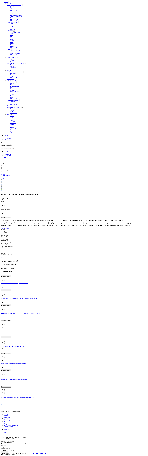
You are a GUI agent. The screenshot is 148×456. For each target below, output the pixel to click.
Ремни (11, 37)
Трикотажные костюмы (16, 18)
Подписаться (4, 451)
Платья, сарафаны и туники (14, 5)
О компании (7, 428)
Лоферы (12, 127)
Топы (11, 23)
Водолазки (9, 70)
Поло (11, 74)
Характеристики (5, 228)
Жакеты (12, 111)
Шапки (12, 43)
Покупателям (7, 138)
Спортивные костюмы (16, 16)
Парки (11, 87)
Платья (12, 6)
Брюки (8, 49)
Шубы (11, 97)
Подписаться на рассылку (9, 450)
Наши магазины (8, 430)
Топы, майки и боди (12, 22)
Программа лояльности (10, 424)
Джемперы (13, 64)
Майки (11, 25)
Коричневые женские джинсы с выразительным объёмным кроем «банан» (20, 313)
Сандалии (12, 121)
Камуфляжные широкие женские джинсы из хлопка (14, 283)
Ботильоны (13, 128)
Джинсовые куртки (15, 96)
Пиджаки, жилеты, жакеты (14, 107)
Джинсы (9, 3)
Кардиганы (13, 67)
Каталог (6, 2)
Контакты (6, 429)
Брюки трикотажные (15, 50)
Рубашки (12, 60)
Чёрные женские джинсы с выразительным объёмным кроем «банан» (19, 298)
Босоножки (13, 123)
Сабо (11, 132)
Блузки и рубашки (11, 57)
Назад (2, 178)
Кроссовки (13, 118)
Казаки (12, 131)
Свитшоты (12, 103)
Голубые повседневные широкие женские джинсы (14, 346)
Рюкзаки (12, 40)
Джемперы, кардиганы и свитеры (16, 63)
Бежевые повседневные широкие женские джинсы (14, 379)
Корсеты (12, 26)
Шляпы (12, 44)
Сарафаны (12, 8)
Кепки (11, 35)
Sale (5, 421)
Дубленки (12, 84)
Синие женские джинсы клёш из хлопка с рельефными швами (17, 397)
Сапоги (12, 125)
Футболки (12, 76)
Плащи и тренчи (14, 91)
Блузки (12, 59)
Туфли (11, 120)
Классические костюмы (16, 15)
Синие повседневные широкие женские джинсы (13, 330)
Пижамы (9, 105)
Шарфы (12, 46)
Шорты (9, 12)
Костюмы (9, 13)
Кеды (11, 117)
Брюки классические (15, 52)
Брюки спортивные (15, 53)
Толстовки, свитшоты (13, 100)
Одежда (6, 415)
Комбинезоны (10, 79)
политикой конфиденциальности (38, 453)
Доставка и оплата (8, 426)
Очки (11, 42)
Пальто (12, 83)
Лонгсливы (13, 73)
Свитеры (12, 66)
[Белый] (75, 213)
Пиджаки (12, 108)
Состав (2, 266)
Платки (12, 36)
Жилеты (12, 89)
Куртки (12, 90)
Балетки (12, 124)
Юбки (8, 56)
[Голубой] (75, 215)
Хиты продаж (7, 136)
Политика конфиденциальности (9, 407)
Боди (11, 27)
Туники (12, 9)
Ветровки (12, 93)
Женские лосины (11, 80)
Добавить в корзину (5, 217)
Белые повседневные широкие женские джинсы (13, 363)
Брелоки (12, 33)
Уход (2, 257)
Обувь (8, 114)
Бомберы (12, 94)
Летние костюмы (14, 19)
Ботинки (12, 116)
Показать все (13, 10)
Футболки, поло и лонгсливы (14, 72)
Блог (5, 139)
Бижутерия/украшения (16, 32)
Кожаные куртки (14, 86)
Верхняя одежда (11, 81)
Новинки (6, 135)
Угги (11, 130)
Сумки (11, 39)
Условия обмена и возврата (8, 409)
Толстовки (12, 101)
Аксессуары (10, 30)
